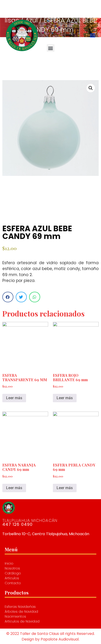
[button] (92, 35)
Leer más (14, 398)
